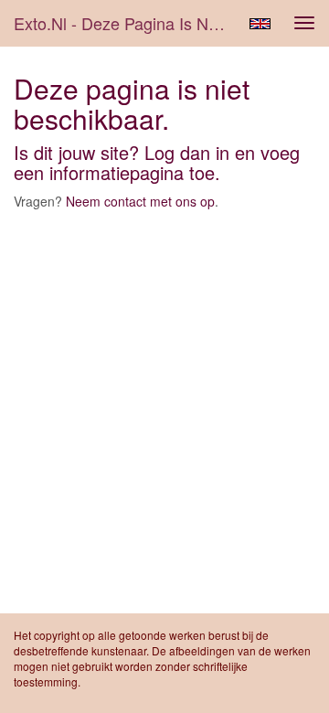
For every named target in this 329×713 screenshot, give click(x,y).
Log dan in (186, 152)
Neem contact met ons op (140, 201)
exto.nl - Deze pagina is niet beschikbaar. (126, 23)
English (260, 23)
